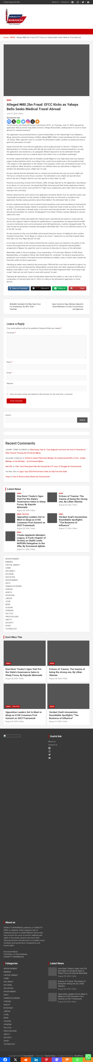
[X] (14, 121)
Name (10, 362)
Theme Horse (50, 1056)
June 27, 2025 (12, 114)
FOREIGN (9, 589)
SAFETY (8, 620)
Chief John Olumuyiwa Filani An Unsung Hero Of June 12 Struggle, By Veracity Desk (48, 466)
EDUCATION (10, 577)
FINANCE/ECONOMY (13, 586)
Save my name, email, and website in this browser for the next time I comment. (41, 394)
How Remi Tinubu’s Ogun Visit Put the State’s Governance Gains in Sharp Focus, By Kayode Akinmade (31, 502)
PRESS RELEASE (12, 617)
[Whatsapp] (18, 121)
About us (55, 2)
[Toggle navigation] (7, 31)
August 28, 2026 (23, 510)
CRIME (8, 568)
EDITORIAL (9, 574)
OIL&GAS (9, 607)
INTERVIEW (10, 595)
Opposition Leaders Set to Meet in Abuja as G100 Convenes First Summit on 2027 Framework (31, 521)
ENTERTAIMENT (11, 580)
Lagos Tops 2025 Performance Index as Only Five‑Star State (43, 471)
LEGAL (8, 601)
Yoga (7, 477)
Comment (11, 333)
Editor (21, 114)
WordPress (78, 1056)
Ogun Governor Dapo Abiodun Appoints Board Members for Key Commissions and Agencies (67, 306)
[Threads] (33, 121)
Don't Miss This (13, 637)
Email (9, 373)
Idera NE (8, 466)
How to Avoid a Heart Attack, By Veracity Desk (31, 477)
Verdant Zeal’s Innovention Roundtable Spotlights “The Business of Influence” (73, 521)
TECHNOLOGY (11, 629)
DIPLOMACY (10, 571)
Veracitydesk (28, 1056)
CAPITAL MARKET (12, 565)
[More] (37, 121)
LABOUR (8, 598)
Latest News (14, 489)
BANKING (9, 562)
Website (10, 383)
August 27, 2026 (65, 528)
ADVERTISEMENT (12, 559)
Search (8, 415)
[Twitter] (23, 121)
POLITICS (25, 514)
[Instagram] (28, 121)
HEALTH (8, 592)
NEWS (9, 100)
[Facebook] (9, 121)
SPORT (8, 626)
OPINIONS (9, 610)
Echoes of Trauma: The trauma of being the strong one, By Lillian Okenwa (73, 499)
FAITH (7, 583)
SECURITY (9, 623)
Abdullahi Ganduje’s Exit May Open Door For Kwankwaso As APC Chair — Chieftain (25, 306)
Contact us (65, 2)
